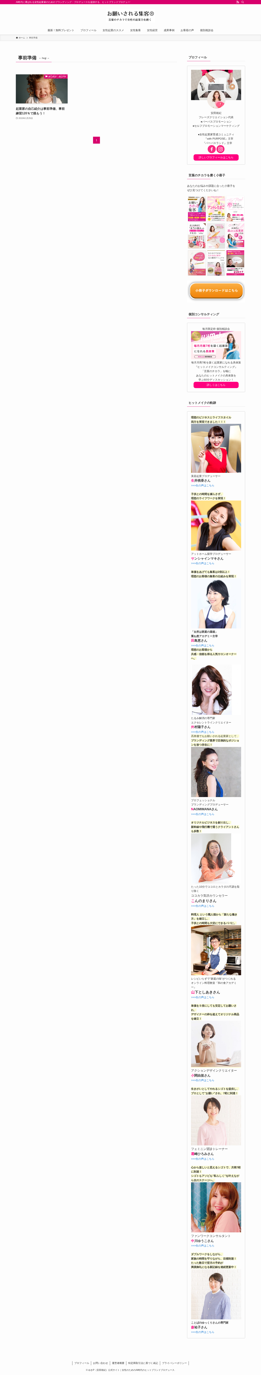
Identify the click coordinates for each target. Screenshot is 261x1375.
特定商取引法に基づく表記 (143, 1363)
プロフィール (81, 1363)
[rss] (237, 2)
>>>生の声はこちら (202, 485)
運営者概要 (118, 1363)
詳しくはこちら (216, 384)
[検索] (242, 2)
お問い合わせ (100, 1363)
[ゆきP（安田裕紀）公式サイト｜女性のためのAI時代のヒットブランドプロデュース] (130, 16)
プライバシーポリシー (174, 1363)
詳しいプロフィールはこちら (216, 157)
